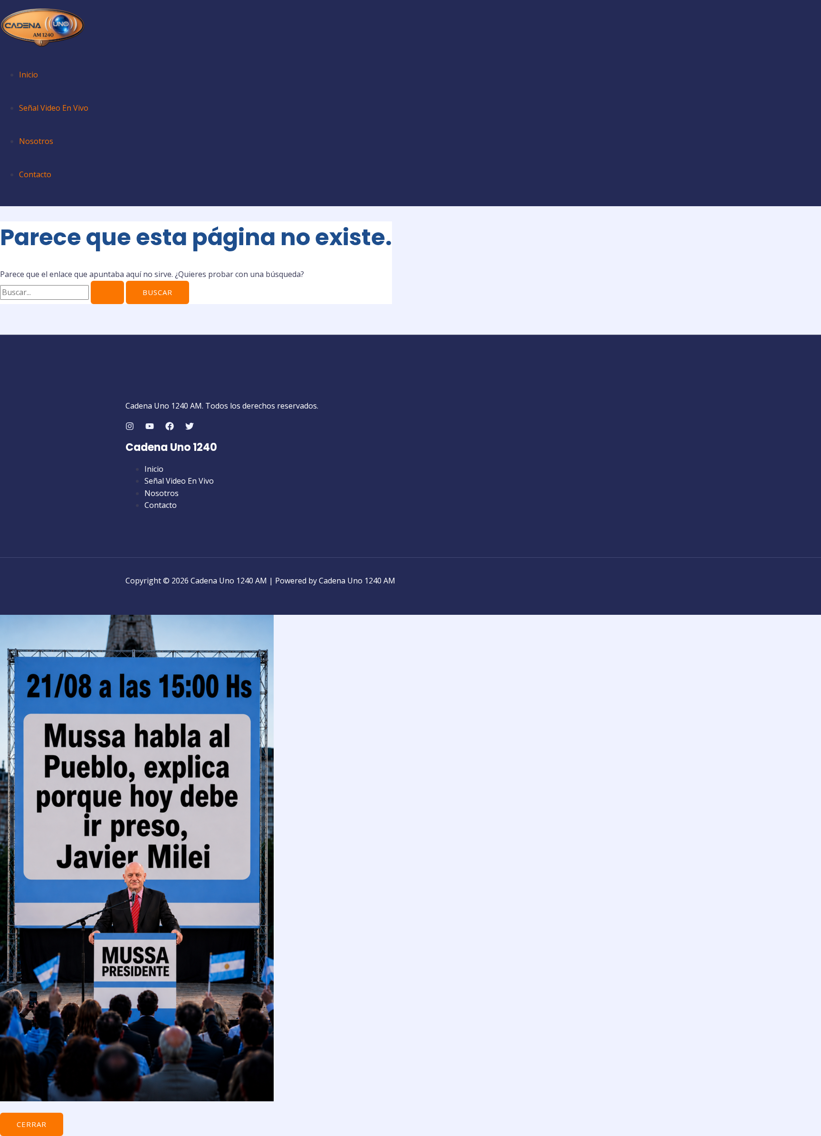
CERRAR (32, 1124)
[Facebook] (169, 427)
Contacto (35, 174)
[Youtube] (149, 427)
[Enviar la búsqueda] (107, 292)
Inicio (28, 74)
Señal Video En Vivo (53, 108)
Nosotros (36, 141)
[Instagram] (129, 427)
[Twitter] (189, 427)
